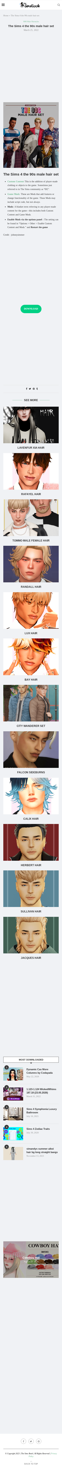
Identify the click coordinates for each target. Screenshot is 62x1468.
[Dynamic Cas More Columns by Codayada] (13, 1074)
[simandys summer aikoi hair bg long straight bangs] (13, 1153)
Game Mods (13, 194)
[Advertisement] (31, 66)
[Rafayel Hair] (31, 471)
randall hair (31, 586)
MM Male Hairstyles (31, 21)
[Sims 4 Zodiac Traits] (13, 1133)
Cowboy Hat (31, 1257)
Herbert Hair (31, 865)
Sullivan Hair (31, 911)
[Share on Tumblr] (37, 389)
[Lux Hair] (31, 610)
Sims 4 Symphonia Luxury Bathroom (41, 1111)
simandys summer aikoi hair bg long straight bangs (42, 1150)
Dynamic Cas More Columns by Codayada (39, 1071)
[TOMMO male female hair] (31, 517)
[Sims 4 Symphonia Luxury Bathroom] (13, 1113)
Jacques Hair (31, 958)
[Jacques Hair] (31, 935)
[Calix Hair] (31, 796)
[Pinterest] (38, 1441)
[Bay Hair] (31, 656)
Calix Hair (31, 818)
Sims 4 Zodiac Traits (38, 1128)
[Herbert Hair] (31, 842)
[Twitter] (31, 1441)
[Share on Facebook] (26, 389)
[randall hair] (31, 564)
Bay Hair (31, 679)
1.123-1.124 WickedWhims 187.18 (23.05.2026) (41, 1091)
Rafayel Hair (31, 494)
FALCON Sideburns (31, 772)
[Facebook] (23, 1441)
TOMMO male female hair (31, 540)
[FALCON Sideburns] (31, 749)
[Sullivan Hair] (31, 888)
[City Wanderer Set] (31, 703)
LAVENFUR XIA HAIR (31, 447)
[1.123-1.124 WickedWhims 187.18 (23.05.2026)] (13, 1094)
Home (6, 15)
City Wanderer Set (31, 726)
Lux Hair (31, 633)
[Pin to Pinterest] (34, 389)
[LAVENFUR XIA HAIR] (31, 425)
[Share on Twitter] (30, 389)
